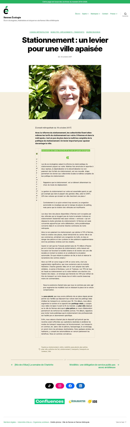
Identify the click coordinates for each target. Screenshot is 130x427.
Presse (112, 14)
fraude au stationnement (50, 347)
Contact (105, 14)
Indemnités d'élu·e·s (25, 422)
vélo (49, 351)
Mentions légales (10, 422)
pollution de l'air (54, 349)
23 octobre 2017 (66, 57)
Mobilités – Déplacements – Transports (67, 32)
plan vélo (44, 349)
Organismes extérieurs (41, 422)
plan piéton (84, 347)
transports (75, 349)
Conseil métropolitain (39, 32)
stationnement (65, 349)
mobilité (67, 347)
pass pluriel (75, 347)
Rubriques (94, 14)
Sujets (84, 14)
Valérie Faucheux (93, 32)
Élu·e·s (77, 14)
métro (62, 347)
